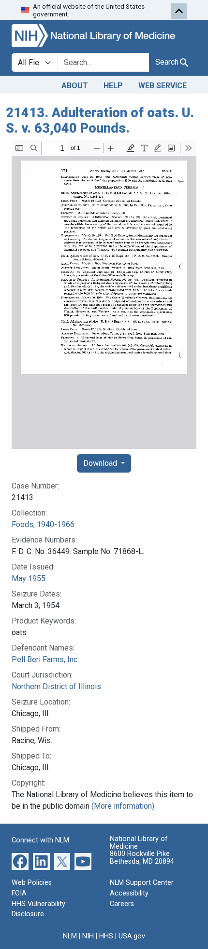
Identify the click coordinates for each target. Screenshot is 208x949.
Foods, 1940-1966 (43, 524)
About (74, 85)
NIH (88, 936)
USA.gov (132, 936)
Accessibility (129, 893)
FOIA (19, 893)
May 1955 (28, 578)
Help (113, 85)
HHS (106, 936)
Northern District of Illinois (56, 686)
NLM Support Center (142, 883)
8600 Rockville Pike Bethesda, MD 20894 (142, 858)
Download (101, 463)
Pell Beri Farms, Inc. (45, 659)
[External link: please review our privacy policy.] (20, 861)
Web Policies (32, 883)
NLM (70, 936)
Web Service (162, 85)
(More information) (122, 806)
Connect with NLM (40, 840)
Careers (122, 904)
